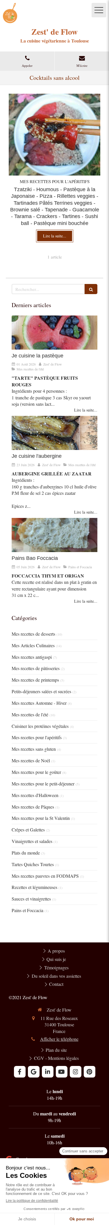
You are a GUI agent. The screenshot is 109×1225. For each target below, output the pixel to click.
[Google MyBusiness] (34, 1072)
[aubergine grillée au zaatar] (54, 433)
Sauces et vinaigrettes (31, 899)
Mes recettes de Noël (31, 760)
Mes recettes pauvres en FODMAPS (45, 876)
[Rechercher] (91, 289)
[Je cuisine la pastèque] (54, 333)
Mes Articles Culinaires (33, 645)
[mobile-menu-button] (99, 10)
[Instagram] (75, 1072)
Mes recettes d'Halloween (35, 795)
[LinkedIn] (47, 1072)
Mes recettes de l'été (30, 714)
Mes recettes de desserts (33, 634)
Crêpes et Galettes (28, 829)
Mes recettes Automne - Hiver (39, 703)
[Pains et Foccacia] (54, 535)
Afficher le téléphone (59, 1039)
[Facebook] (20, 1072)
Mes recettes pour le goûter (36, 772)
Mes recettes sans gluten (34, 749)
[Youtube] (61, 1072)
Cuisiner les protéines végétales (40, 726)
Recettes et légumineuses (34, 887)
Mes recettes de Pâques (33, 807)
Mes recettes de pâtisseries (36, 668)
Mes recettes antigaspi (32, 657)
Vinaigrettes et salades (32, 841)
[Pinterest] (89, 1072)
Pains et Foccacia (27, 910)
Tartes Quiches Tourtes (33, 864)
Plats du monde (26, 853)
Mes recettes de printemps (35, 680)
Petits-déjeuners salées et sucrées (41, 691)
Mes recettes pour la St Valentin (41, 818)
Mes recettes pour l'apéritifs (37, 737)
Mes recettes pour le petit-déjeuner (43, 784)
